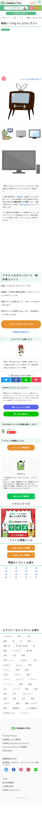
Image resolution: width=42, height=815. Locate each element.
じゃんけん (7, 636)
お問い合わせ (7, 750)
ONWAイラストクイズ (11, 790)
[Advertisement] (21, 54)
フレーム (6, 679)
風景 (28, 675)
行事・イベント (9, 660)
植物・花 (6, 646)
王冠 (34, 660)
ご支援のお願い (8, 786)
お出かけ (6, 665)
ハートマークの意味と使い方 (30, 79)
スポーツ (17, 675)
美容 (14, 699)
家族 (26, 689)
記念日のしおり (9, 713)
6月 (16, 571)
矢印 (30, 665)
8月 (36, 571)
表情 (26, 670)
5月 (6, 571)
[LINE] (26, 379)
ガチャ (37, 8)
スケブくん (25, 713)
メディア (16, 689)
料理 (32, 699)
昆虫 (29, 641)
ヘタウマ (6, 703)
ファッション (8, 684)
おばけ (5, 675)
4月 (36, 568)
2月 (16, 568)
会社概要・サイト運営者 (11, 739)
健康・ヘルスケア (31, 703)
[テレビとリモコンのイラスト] (21, 161)
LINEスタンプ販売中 (21, 496)
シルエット (20, 679)
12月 (36, 574)
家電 (5, 708)
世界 (19, 636)
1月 (6, 568)
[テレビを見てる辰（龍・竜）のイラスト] (7, 134)
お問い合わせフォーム (27, 204)
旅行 (5, 694)
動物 (5, 641)
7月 (26, 571)
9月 (6, 574)
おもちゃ (19, 665)
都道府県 (16, 708)
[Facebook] (16, 379)
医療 (17, 703)
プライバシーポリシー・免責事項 (15, 747)
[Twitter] (6, 379)
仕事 (17, 670)
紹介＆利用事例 (8, 782)
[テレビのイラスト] (34, 134)
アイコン (6, 670)
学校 (36, 689)
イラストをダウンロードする (21, 324)
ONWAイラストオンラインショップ (16, 743)
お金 (14, 655)
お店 (5, 689)
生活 (23, 699)
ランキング (17, 651)
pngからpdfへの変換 (21, 555)
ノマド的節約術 (30, 708)
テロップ (33, 679)
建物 (30, 684)
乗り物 (29, 651)
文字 (14, 694)
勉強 (5, 651)
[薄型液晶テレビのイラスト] (21, 134)
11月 (26, 574)
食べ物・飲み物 (21, 646)
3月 (26, 568)
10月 (16, 574)
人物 (28, 636)
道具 (5, 655)
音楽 (5, 699)
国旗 (20, 684)
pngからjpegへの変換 (21, 548)
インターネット (27, 694)
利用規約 (20, 197)
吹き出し (24, 660)
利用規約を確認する (21, 13)
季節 (23, 655)
